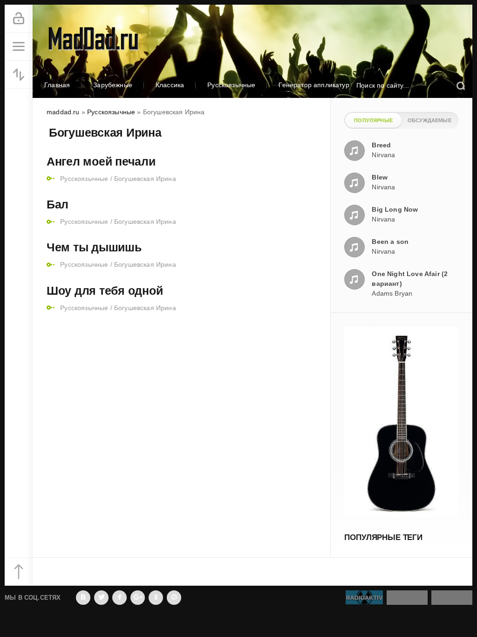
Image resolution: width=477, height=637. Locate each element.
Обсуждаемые (429, 120)
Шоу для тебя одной (105, 290)
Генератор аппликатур (314, 85)
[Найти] (460, 85)
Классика (170, 85)
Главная (57, 85)
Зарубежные (112, 85)
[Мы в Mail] (174, 597)
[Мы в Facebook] (119, 597)
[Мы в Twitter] (101, 597)
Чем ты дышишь (94, 247)
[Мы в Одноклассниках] (156, 597)
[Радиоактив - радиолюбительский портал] (364, 599)
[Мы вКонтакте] (83, 597)
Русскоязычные (231, 85)
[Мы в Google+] (137, 597)
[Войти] (19, 19)
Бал (57, 204)
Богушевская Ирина (145, 178)
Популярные (373, 120)
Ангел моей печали (101, 161)
